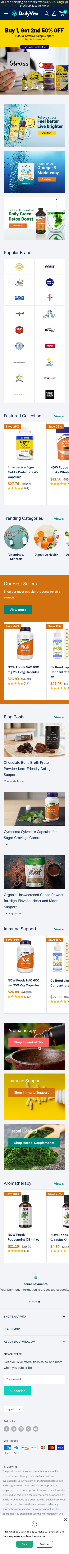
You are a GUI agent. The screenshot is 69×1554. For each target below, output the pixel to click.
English (10, 1409)
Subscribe (17, 1391)
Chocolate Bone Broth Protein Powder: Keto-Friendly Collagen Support (29, 768)
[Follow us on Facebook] (6, 1428)
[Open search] (47, 13)
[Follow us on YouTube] (35, 1428)
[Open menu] (6, 13)
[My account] (54, 13)
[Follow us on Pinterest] (28, 1428)
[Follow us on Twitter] (13, 1428)
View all (59, 416)
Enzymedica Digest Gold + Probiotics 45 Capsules (23, 472)
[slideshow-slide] (34, 57)
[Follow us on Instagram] (21, 1428)
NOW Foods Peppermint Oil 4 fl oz (23, 1237)
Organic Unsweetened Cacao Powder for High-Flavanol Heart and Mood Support (34, 901)
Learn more (39, 1536)
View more (18, 610)
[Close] (65, 1520)
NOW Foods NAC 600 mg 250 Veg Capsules (23, 669)
